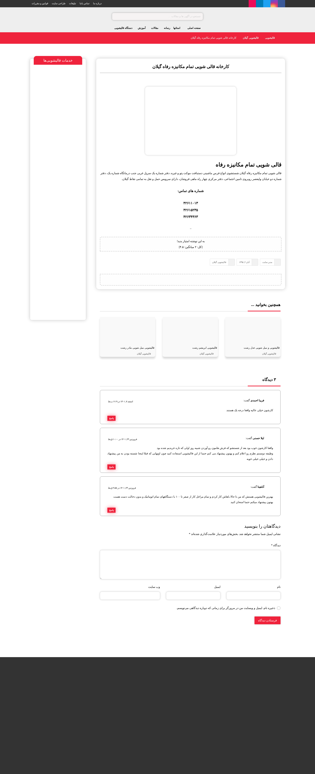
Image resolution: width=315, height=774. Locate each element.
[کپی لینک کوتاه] (172, 279)
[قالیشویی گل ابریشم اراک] (144, 728)
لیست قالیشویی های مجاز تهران (55, 398)
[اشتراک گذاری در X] (209, 279)
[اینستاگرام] (274, 3)
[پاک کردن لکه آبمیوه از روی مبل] (80, 710)
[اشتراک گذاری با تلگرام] (190, 279)
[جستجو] (116, 16)
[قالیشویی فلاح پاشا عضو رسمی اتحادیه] (144, 692)
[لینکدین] (259, 3)
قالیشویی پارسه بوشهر (61, 368)
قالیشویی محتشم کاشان (52, 340)
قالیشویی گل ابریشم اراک (118, 723)
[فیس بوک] (281, 3)
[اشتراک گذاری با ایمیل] (181, 279)
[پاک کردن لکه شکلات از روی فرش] (80, 728)
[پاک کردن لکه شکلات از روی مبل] (80, 692)
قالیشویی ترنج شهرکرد (62, 360)
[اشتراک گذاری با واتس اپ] (199, 279)
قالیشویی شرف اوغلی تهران (51, 391)
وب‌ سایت (154, 586)
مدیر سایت (267, 262)
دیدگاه (276, 545)
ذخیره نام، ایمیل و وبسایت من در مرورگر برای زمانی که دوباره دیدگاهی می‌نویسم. (225, 608)
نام (279, 586)
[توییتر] (267, 3)
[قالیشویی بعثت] (144, 710)
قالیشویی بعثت (124, 705)
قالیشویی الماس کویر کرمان (56, 383)
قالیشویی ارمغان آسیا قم (64, 376)
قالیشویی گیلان (219, 262)
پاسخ (111, 418)
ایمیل (217, 586)
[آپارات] (252, 3)
